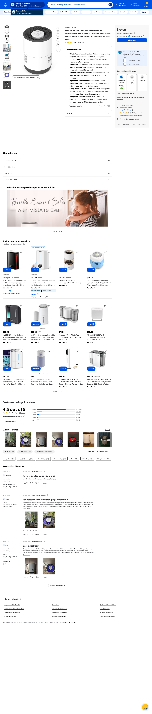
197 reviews (22, 413)
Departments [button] (8, 12)
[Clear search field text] (105, 5)
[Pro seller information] (132, 110)
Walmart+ (133, 12)
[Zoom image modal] (58, 39)
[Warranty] (109, 173)
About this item (10, 153)
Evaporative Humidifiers (12, 613)
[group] (74, 42)
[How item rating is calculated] (24, 416)
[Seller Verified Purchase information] (47, 495)
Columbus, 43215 (128, 93)
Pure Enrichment (70, 27)
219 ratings (81, 42)
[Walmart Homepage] (5, 5)
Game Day (123, 12)
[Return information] (143, 36)
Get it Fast (76, 12)
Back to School (51, 12)
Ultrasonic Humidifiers (107, 616)
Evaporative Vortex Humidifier (14, 609)
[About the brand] (109, 180)
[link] (43, 290)
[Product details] (109, 160)
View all (107, 430)
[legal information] (134, 33)
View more (56, 391)
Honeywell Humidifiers (59, 613)
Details (137, 119)
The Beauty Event (110, 12)
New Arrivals (97, 12)
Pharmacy (86, 12)
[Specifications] (109, 167)
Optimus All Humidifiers (108, 605)
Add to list (126, 124)
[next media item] (58, 50)
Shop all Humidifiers (59, 616)
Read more (26, 509)
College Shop (64, 12)
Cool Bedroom (104, 609)
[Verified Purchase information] (44, 471)
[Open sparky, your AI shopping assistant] (145, 707)
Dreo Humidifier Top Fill (12, 605)
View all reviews (9, 421)
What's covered (135, 54)
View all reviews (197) (57, 585)
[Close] (41, 12)
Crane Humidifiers (10, 616)
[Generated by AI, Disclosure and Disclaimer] (109, 106)
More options (140, 97)
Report (45, 483)
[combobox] (80, 5)
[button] (121, 5)
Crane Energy (56, 605)
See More (56, 231)
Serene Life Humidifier (59, 609)
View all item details (75, 106)
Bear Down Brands (126, 107)
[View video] (58, 44)
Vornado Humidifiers (106, 613)
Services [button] (22, 12)
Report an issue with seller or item (131, 115)
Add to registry (142, 124)
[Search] (110, 4)
